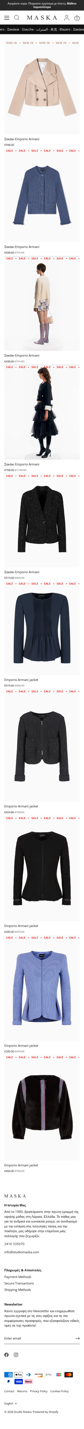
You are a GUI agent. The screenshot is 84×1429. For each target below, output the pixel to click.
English (8, 1403)
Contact (9, 1391)
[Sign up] (77, 1338)
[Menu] (7, 18)
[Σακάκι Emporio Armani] (42, 87)
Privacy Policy (39, 1391)
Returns (22, 1391)
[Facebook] (6, 1354)
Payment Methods (17, 1277)
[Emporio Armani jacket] (42, 627)
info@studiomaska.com (21, 1252)
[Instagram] (16, 1354)
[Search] (17, 18)
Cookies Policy (59, 1391)
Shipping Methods (17, 1289)
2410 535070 (14, 1244)
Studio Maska (22, 1412)
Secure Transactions (19, 1283)
